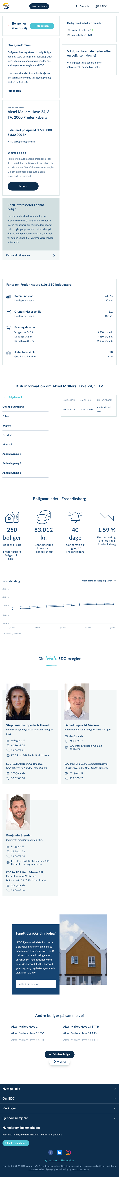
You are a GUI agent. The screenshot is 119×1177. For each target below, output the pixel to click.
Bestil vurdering (39, 6)
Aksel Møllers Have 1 (24, 1026)
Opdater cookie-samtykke (61, 1160)
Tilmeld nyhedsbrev (16, 1143)
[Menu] (115, 6)
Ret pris (23, 186)
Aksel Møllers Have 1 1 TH (27, 1040)
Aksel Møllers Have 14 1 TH (80, 1040)
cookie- (89, 1166)
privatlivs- (80, 1166)
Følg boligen (42, 26)
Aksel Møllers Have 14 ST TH (81, 1026)
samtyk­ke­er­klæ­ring (80, 1169)
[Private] (6, 6)
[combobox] (36, 984)
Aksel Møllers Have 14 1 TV (80, 1033)
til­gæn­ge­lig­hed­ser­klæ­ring (56, 1169)
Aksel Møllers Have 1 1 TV (27, 1033)
